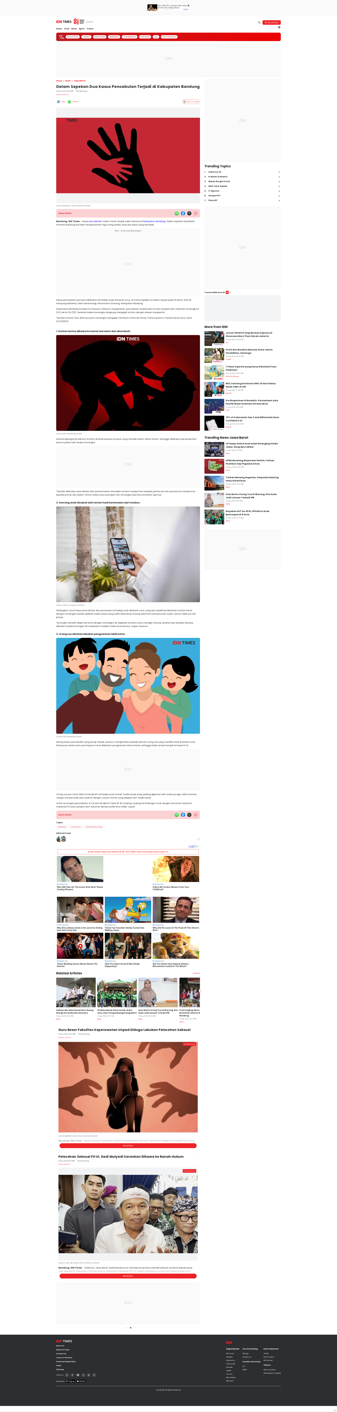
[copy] (196, 213)
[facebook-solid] (183, 213)
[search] (259, 22)
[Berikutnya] (200, 986)
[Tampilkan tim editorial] (198, 839)
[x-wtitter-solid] (189, 213)
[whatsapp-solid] (177, 213)
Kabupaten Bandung (154, 221)
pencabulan (95, 221)
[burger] (279, 27)
